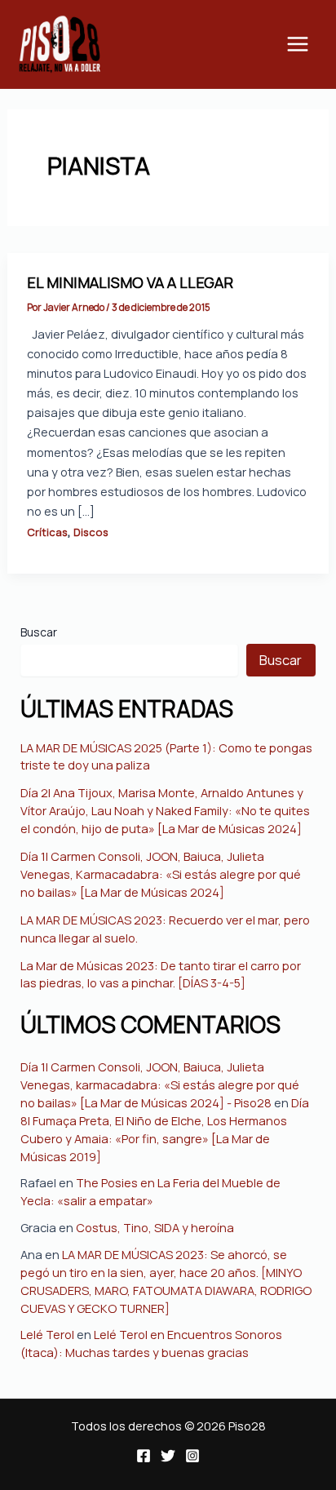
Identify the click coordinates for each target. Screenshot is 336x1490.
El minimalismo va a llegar (130, 282)
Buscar (38, 632)
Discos (90, 532)
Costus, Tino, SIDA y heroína (155, 1227)
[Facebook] (143, 1455)
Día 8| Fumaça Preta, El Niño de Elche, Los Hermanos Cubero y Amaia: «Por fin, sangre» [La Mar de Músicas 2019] (164, 1129)
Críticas (47, 532)
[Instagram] (192, 1455)
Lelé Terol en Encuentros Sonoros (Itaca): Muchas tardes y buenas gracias (151, 1343)
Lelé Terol (47, 1334)
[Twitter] (168, 1455)
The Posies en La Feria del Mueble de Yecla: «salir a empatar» (150, 1191)
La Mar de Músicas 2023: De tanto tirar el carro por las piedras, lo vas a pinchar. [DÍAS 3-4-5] (160, 974)
